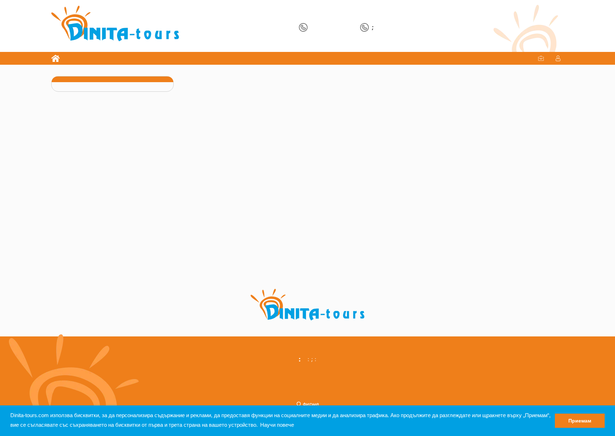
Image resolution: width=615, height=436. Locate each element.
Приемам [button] (579, 421)
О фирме (307, 404)
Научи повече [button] (277, 425)
